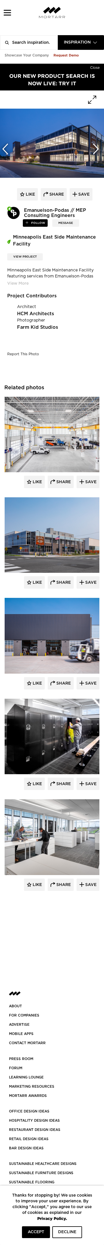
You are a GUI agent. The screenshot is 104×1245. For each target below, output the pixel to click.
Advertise (19, 1024)
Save (90, 482)
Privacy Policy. (52, 1218)
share (56, 194)
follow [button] (37, 223)
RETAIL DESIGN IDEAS (29, 1139)
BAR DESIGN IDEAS (26, 1148)
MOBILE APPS (21, 1034)
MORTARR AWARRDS (28, 1095)
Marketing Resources (31, 1086)
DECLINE (67, 1232)
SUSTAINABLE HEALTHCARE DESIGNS (43, 1163)
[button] (7, 12)
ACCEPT (36, 1232)
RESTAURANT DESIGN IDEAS (34, 1129)
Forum (15, 1068)
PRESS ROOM (21, 1059)
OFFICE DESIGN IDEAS (29, 1111)
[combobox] (81, 42)
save (83, 194)
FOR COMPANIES (24, 1015)
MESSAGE (65, 223)
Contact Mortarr (27, 1043)
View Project (25, 256)
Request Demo (66, 55)
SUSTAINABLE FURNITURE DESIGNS (41, 1173)
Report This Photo (23, 354)
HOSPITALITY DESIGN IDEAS (34, 1120)
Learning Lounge (26, 1077)
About (15, 1006)
